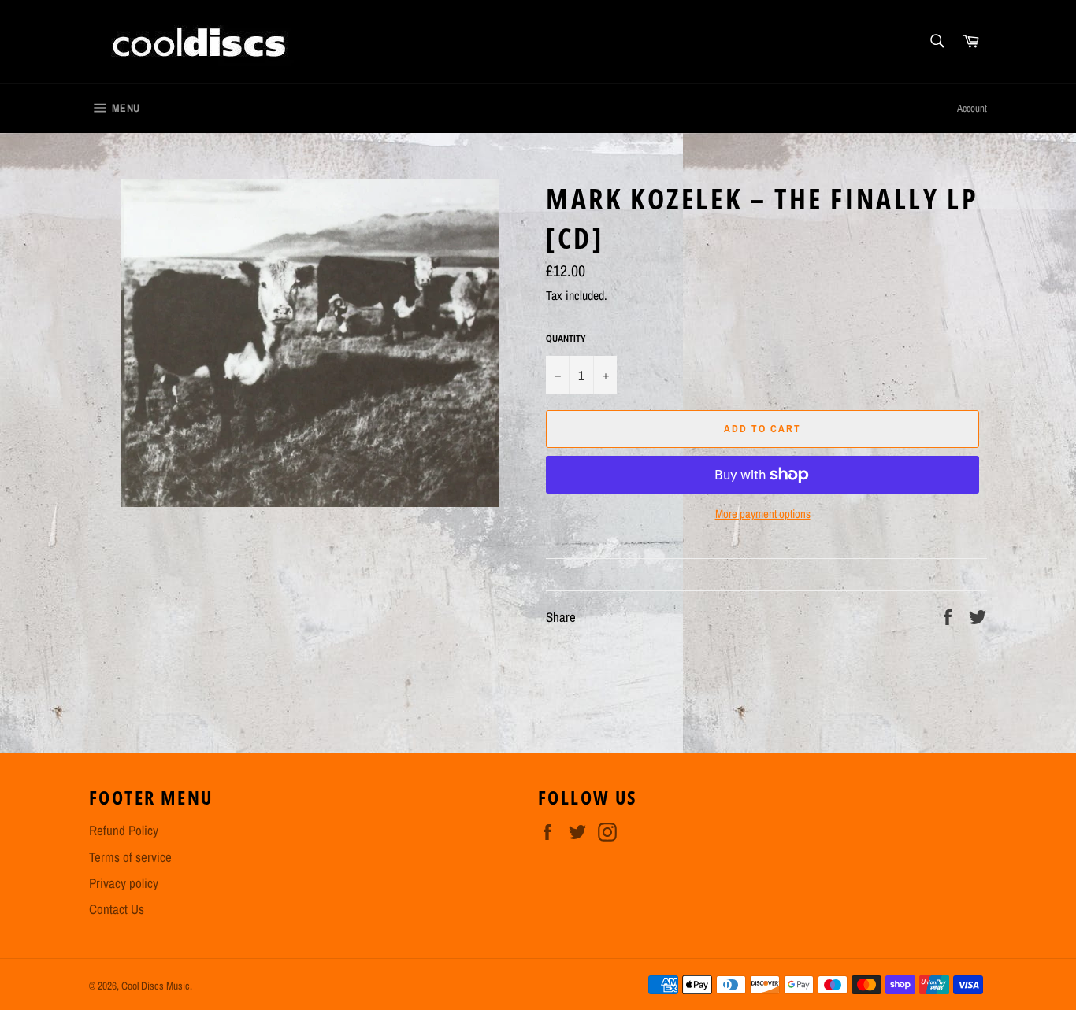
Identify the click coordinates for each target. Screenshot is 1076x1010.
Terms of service (130, 857)
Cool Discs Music (155, 986)
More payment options (763, 514)
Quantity (566, 338)
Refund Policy (123, 830)
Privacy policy (123, 883)
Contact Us (116, 909)
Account (972, 108)
